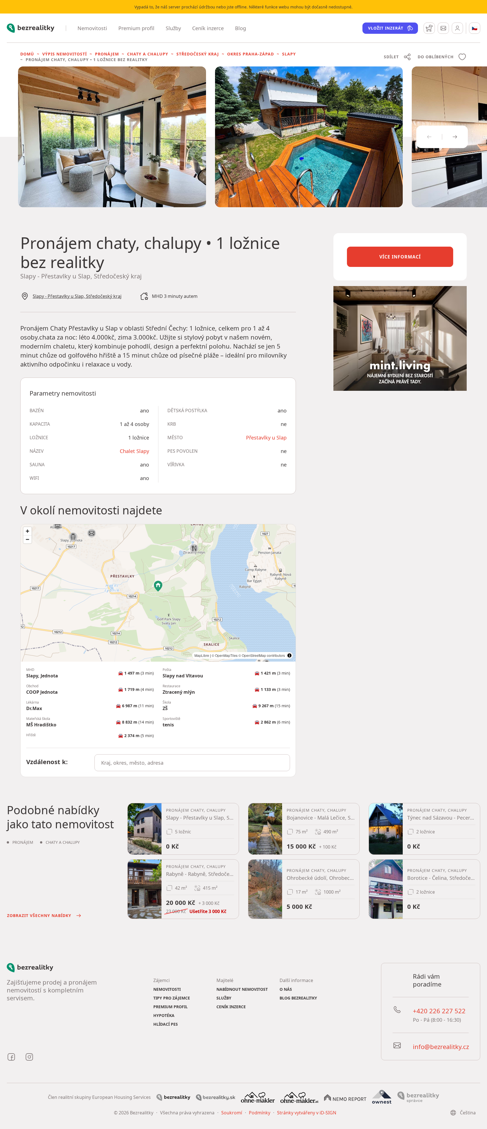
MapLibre (201, 655)
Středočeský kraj (197, 54)
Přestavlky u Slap (266, 437)
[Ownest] (382, 1097)
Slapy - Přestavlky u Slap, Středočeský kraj (77, 296)
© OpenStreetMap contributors (261, 655)
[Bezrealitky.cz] (173, 1097)
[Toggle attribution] (289, 655)
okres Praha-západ (250, 54)
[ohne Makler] (258, 1097)
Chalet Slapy (134, 451)
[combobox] (192, 762)
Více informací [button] (400, 257)
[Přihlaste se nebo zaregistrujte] (457, 28)
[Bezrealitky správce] (418, 1097)
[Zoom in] (27, 531)
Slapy (289, 54)
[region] (158, 593)
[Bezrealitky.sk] (215, 1097)
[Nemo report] (345, 1097)
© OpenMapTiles (225, 655)
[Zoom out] (27, 539)
